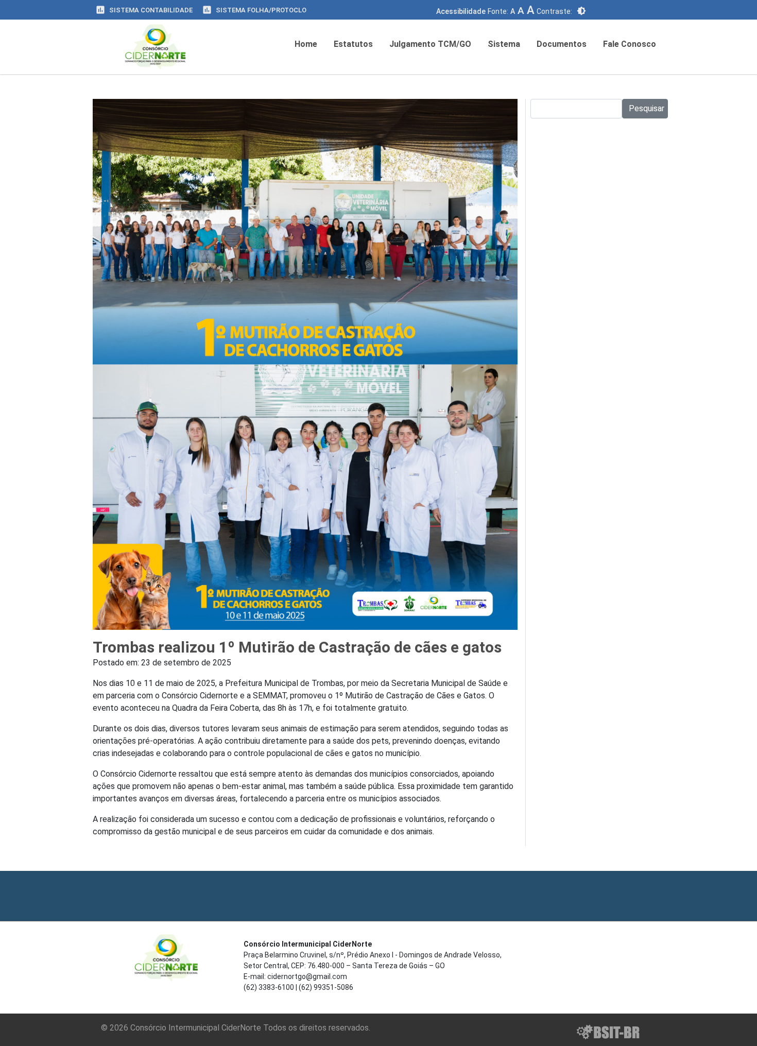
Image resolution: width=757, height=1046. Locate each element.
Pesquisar (646, 108)
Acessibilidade (461, 11)
